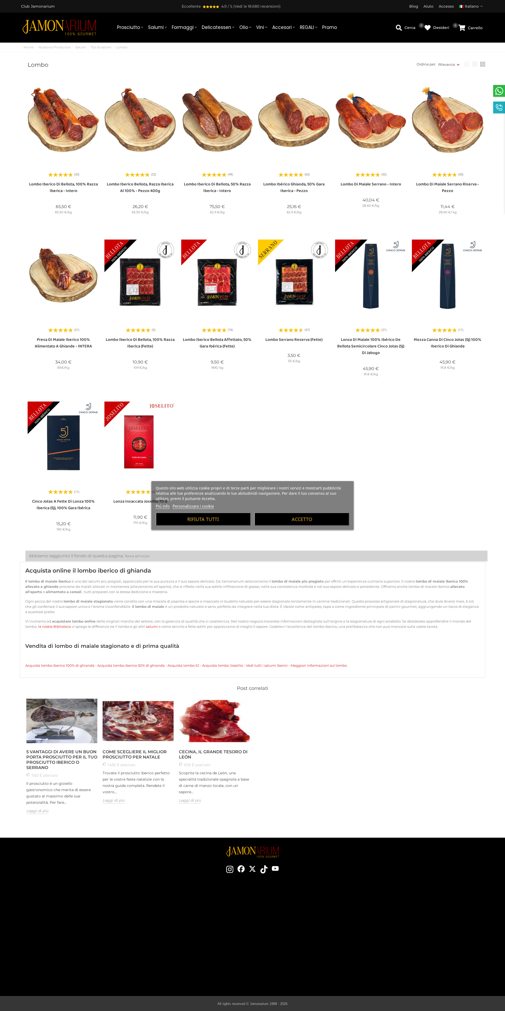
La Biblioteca (297, 974)
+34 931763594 (55, 938)
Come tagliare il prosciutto (296, 919)
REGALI (309, 27)
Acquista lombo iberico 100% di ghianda (60, 665)
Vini (262, 27)
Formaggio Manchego (297, 966)
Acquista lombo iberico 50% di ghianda (131, 665)
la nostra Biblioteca (55, 626)
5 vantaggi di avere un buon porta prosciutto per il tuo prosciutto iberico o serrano (61, 759)
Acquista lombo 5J (183, 665)
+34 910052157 (82, 938)
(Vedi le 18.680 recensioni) (257, 6)
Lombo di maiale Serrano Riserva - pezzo (447, 187)
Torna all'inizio (137, 556)
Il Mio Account (405, 950)
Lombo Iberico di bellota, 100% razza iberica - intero (63, 187)
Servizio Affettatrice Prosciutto (181, 950)
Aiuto (405, 958)
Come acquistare (405, 903)
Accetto (302, 519)
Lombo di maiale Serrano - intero (371, 184)
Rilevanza (446, 64)
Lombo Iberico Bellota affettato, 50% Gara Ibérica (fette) (217, 343)
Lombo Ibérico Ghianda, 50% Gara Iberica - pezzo (294, 187)
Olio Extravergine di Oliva (297, 950)
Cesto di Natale (181, 935)
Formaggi (185, 27)
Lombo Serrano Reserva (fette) (293, 339)
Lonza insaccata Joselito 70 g (140, 501)
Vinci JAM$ (181, 919)
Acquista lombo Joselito (222, 665)
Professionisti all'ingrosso (181, 943)
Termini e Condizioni (405, 919)
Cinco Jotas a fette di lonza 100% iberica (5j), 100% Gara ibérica (63, 504)
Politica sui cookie (405, 935)
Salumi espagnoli (296, 943)
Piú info (163, 506)
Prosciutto (130, 27)
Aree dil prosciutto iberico (296, 935)
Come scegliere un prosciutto (297, 911)
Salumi (158, 27)
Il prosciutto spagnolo (296, 903)
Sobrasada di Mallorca (296, 958)
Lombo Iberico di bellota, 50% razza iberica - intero (217, 187)
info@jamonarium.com (66, 918)
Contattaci (181, 903)
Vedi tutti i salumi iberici (267, 665)
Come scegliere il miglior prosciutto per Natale (135, 754)
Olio (245, 27)
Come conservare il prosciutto (296, 927)
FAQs (405, 943)
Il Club (181, 911)
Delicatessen (218, 27)
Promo (329, 27)
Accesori (284, 27)
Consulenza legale (405, 927)
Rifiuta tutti (203, 519)
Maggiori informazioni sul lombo (319, 665)
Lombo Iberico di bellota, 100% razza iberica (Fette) (140, 343)
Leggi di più (37, 810)
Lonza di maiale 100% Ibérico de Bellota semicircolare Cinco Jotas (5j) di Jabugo (370, 346)
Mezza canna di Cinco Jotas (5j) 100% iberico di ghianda (447, 343)
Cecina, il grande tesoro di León (213, 754)
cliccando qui (70, 929)
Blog (180, 958)
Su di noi (181, 927)
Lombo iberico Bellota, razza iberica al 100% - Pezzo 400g (140, 187)
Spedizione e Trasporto (405, 911)
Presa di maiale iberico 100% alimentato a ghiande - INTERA (63, 343)
